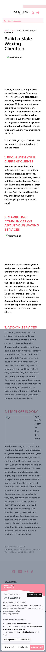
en (44, 2)
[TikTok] (32, 571)
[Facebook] (13, 571)
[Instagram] (26, 571)
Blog (14, 30)
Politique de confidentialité (15, 639)
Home (6, 30)
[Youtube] (20, 571)
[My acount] (32, 13)
